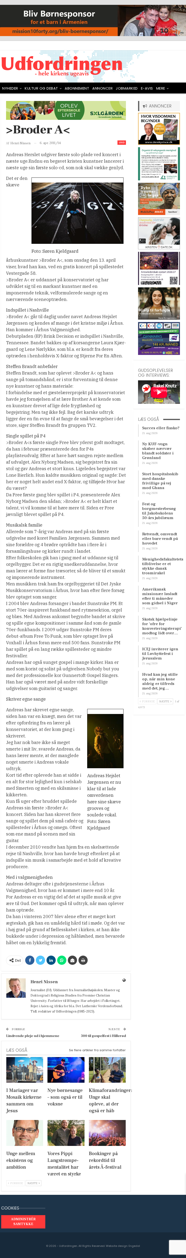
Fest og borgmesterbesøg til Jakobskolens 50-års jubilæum (159, 511)
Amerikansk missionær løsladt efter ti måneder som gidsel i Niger (160, 596)
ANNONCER (102, 88)
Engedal (134, 1246)
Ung (121, 142)
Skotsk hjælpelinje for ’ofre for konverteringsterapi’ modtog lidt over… (162, 626)
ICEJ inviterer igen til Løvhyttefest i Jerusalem (160, 653)
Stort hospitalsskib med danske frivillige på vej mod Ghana (160, 481)
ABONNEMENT (77, 88)
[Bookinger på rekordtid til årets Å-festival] (107, 1133)
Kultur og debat (41, 88)
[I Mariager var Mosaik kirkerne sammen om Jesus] (24, 1070)
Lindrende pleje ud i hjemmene (32, 1036)
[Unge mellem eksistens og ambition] (24, 1133)
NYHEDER (10, 88)
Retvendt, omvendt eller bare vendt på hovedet (160, 538)
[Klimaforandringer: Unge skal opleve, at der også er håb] (107, 1070)
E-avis (147, 88)
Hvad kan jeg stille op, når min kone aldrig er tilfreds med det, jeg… (160, 681)
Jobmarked (127, 88)
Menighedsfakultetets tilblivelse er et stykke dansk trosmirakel (162, 566)
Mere (160, 88)
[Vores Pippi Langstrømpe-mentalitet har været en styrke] (65, 1133)
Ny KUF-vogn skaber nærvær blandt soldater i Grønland (158, 450)
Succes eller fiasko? (160, 428)
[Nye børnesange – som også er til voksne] (65, 1070)
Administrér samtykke (23, 1221)
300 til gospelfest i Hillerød (103, 1036)
